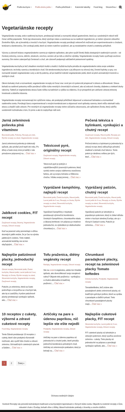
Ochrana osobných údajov (62, 396)
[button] (31, 7)
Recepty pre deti (28, 135)
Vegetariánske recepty (29, 138)
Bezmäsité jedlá (8, 135)
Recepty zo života (67, 200)
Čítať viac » (31, 153)
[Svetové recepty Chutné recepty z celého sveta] (7, 7)
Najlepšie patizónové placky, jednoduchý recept (19, 259)
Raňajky (46, 265)
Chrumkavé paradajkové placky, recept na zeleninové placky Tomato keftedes (102, 264)
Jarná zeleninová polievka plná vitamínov (16, 125)
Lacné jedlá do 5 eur (51, 200)
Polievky (18, 135)
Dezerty (20, 223)
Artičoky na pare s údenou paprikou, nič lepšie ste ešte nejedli (61, 319)
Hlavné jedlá (105, 135)
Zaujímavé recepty (50, 155)
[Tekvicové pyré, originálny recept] (62, 128)
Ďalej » (21, 363)
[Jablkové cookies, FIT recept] (21, 195)
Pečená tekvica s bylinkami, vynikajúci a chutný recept (104, 125)
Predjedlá (102, 279)
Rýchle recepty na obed (11, 138)
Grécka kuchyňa (91, 279)
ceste (52, 270)
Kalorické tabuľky (82, 7)
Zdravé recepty (49, 158)
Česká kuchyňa (62, 197)
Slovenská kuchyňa (64, 203)
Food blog (98, 7)
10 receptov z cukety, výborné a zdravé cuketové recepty (19, 319)
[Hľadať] (120, 7)
